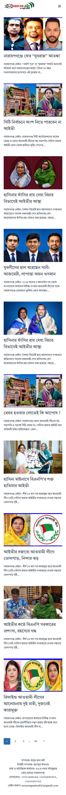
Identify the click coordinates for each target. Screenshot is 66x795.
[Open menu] (59, 6)
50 (35, 741)
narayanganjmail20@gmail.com (39, 785)
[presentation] (33, 33)
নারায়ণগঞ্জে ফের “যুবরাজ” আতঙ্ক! (32, 56)
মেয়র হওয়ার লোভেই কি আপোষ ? (32, 413)
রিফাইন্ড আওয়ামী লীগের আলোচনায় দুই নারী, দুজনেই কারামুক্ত (27, 704)
